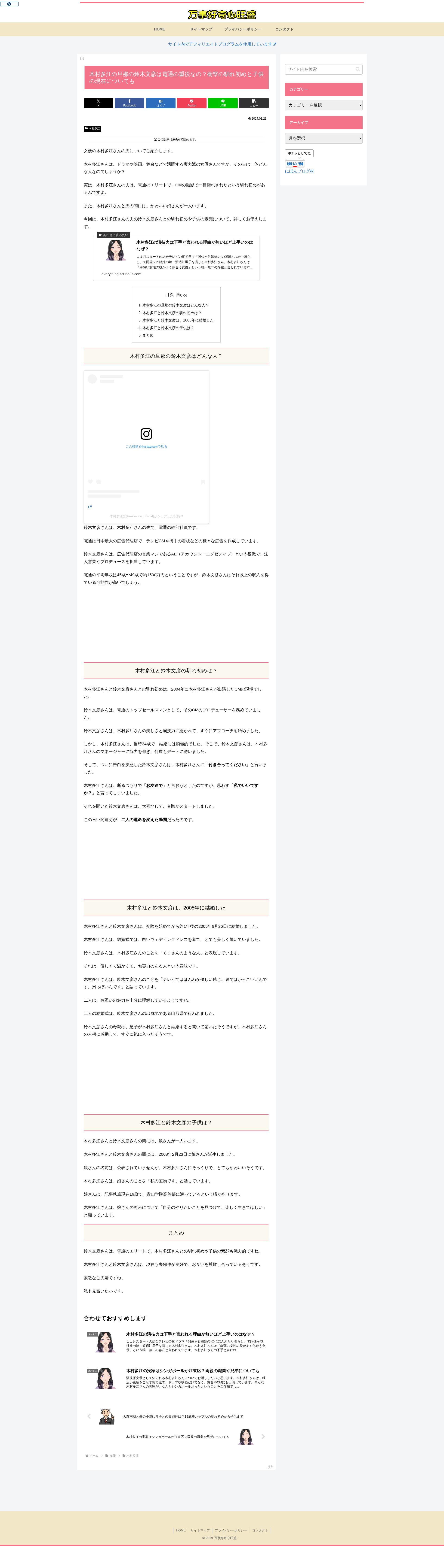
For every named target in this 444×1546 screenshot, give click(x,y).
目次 (169, 294)
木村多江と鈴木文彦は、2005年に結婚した (178, 320)
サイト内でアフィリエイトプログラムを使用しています (220, 44)
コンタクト (260, 1530)
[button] (254, 103)
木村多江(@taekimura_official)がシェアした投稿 (145, 516)
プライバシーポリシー (231, 1530)
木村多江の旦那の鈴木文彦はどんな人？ (175, 305)
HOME (181, 1530)
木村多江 (94, 128)
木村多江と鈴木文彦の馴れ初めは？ (172, 313)
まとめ (148, 335)
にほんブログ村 (299, 171)
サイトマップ (200, 1530)
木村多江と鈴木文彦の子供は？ (168, 328)
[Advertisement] (176, 624)
